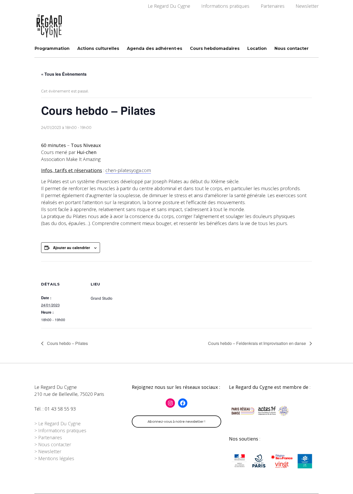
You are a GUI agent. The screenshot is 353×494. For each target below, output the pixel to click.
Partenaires (273, 6)
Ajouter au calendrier (71, 247)
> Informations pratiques (60, 430)
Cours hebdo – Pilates (67, 343)
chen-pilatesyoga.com (128, 170)
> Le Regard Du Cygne (57, 423)
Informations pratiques (225, 6)
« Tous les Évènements (64, 74)
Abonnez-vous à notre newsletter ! (176, 421)
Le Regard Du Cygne (169, 6)
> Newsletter (47, 451)
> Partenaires (48, 437)
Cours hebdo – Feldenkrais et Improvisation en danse (257, 343)
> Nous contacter (52, 444)
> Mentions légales (54, 458)
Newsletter (307, 6)
